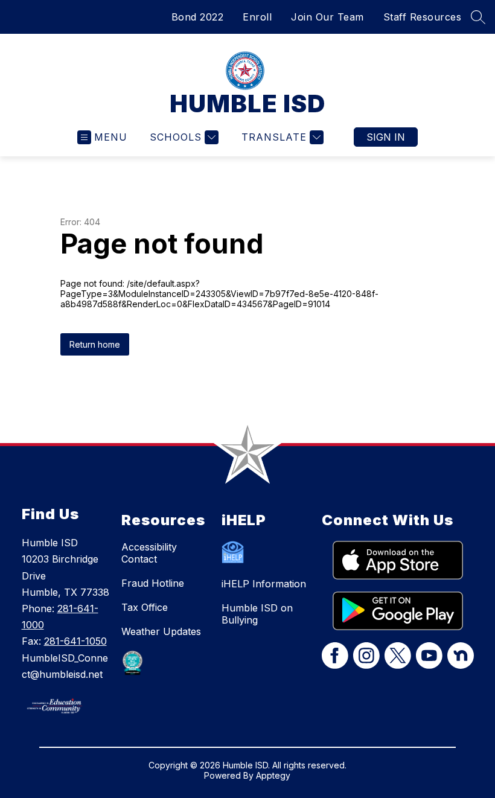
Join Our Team (327, 17)
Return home (94, 344)
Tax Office (144, 607)
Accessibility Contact (149, 553)
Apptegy (273, 775)
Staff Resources (422, 17)
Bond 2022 (197, 17)
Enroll (257, 17)
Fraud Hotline (152, 583)
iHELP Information (264, 584)
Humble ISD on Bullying (257, 614)
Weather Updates (161, 631)
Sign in (385, 137)
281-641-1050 (75, 641)
